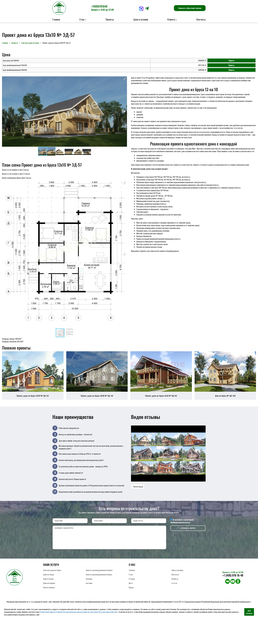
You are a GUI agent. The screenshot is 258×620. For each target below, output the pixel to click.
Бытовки (89, 583)
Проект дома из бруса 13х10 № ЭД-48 (97, 395)
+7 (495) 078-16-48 (232, 575)
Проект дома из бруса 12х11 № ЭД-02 (161, 395)
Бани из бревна (49, 587)
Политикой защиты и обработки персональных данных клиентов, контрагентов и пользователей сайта (79, 611)
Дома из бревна (49, 583)
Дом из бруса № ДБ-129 (225, 395)
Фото (131, 583)
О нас (131, 574)
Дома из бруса (48, 574)
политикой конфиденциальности (182, 521)
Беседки (89, 578)
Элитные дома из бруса (30, 42)
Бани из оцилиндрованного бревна (99, 574)
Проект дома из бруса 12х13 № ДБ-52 (33, 395)
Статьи (174, 583)
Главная (56, 19)
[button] (124, 79)
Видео (131, 587)
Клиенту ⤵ (172, 19)
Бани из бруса (48, 578)
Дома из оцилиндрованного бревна (99, 570)
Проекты (110, 19)
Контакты (201, 19)
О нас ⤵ (82, 19)
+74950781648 (102, 7)
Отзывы (132, 578)
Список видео (138, 486)
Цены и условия (140, 19)
